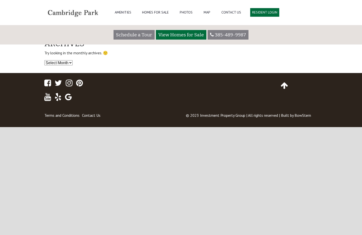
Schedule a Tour (134, 35)
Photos (186, 12)
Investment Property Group (222, 115)
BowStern (303, 115)
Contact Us (231, 12)
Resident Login (264, 12)
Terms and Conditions (62, 115)
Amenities (123, 12)
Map (207, 12)
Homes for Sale (155, 12)
